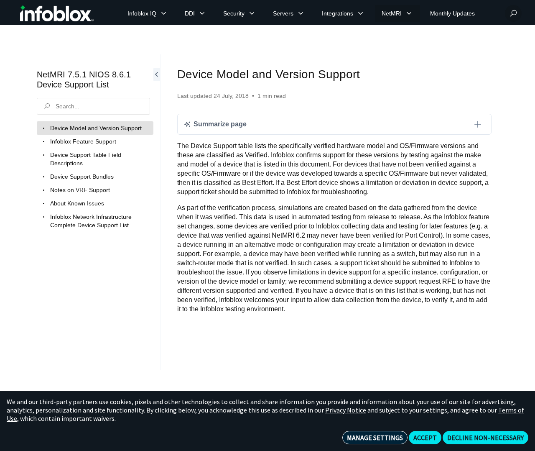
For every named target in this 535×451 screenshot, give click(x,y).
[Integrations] (361, 13)
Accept (425, 437)
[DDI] (202, 13)
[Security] (252, 13)
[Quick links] (57, 13)
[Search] (513, 13)
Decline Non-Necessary (485, 437)
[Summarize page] (477, 124)
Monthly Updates (452, 13)
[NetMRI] (409, 13)
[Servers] (301, 13)
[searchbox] (93, 106)
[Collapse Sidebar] (156, 212)
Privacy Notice (345, 410)
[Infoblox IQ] (164, 13)
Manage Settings (375, 437)
